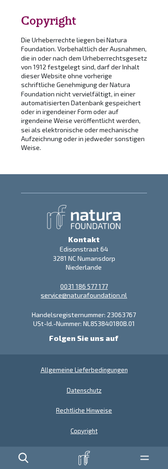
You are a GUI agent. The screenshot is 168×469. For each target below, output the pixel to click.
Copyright (84, 431)
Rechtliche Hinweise (84, 410)
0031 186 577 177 (84, 286)
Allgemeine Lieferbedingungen (84, 370)
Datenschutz (84, 390)
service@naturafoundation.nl (84, 295)
